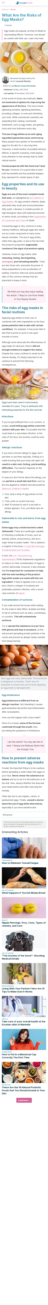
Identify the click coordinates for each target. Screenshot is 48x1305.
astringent (7, 261)
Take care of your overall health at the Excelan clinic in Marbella (23, 1023)
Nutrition (6, 1085)
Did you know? (8, 890)
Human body (7, 1052)
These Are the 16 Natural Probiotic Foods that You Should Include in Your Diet (23, 1090)
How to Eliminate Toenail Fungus (20, 863)
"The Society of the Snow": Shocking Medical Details (23, 957)
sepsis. (21, 593)
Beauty (13, 9)
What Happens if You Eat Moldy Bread (23, 892)
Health (5, 1019)
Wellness (5, 9)
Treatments (7, 860)
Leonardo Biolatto (23, 81)
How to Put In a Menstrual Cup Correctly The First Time (19, 1056)
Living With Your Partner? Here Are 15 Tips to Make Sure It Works (23, 990)
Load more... (24, 1100)
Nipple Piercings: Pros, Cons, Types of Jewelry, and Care (24, 924)
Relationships (8, 986)
